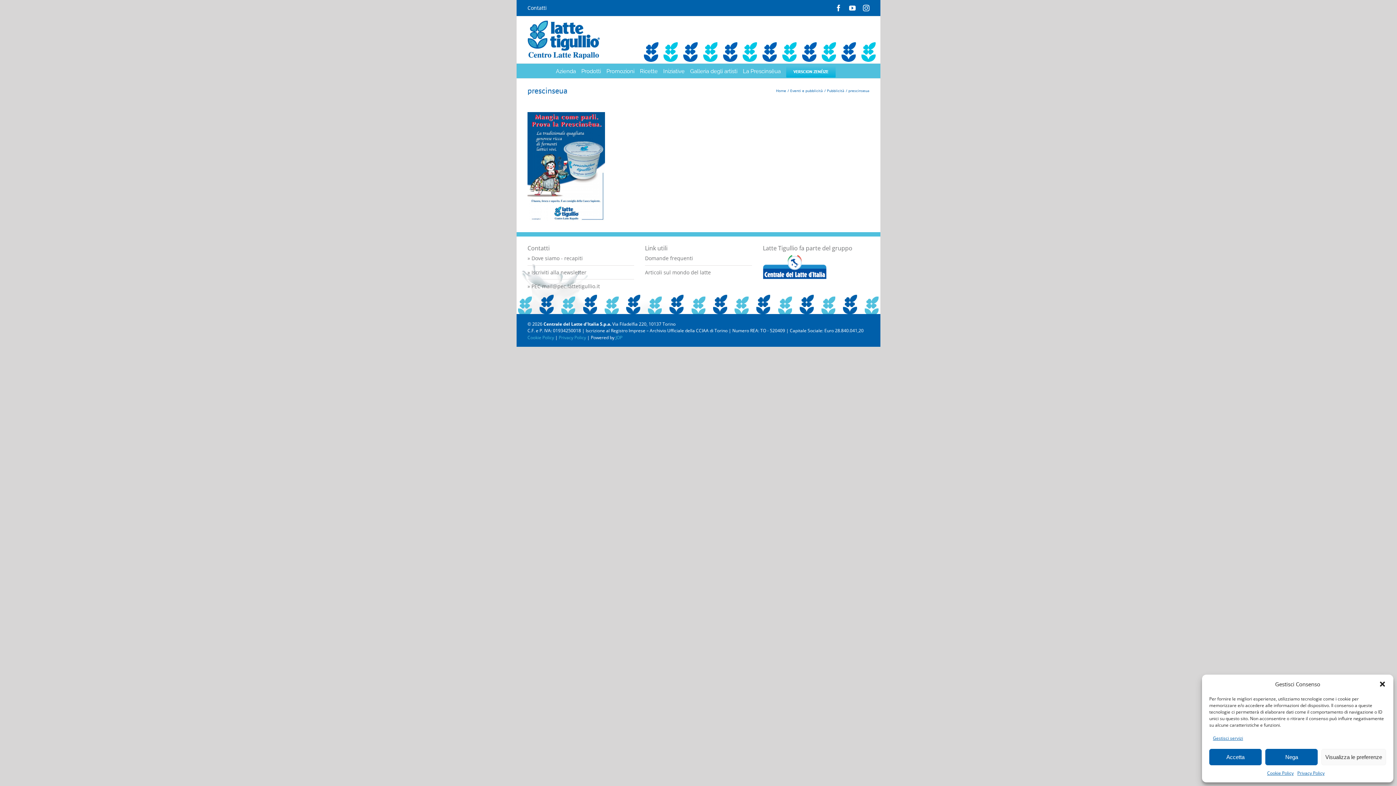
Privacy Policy (1311, 773)
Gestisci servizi (1228, 738)
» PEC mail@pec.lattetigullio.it (564, 286)
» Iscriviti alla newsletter (557, 272)
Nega (1291, 757)
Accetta (1235, 757)
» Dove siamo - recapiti (555, 258)
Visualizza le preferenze (1353, 757)
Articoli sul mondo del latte (678, 272)
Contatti (537, 7)
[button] (1382, 684)
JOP (619, 337)
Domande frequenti (669, 258)
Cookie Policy (1280, 773)
